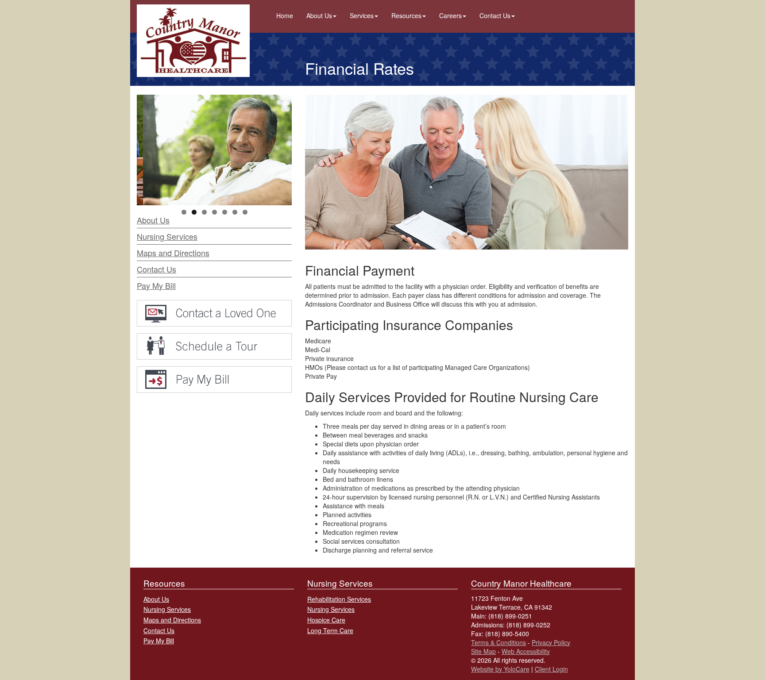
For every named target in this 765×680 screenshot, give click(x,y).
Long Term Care (330, 630)
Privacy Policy (551, 642)
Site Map (483, 651)
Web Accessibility (526, 651)
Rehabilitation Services (339, 599)
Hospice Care (326, 619)
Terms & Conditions (498, 642)
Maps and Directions (173, 252)
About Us (319, 15)
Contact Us (494, 15)
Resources (406, 15)
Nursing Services (167, 236)
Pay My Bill (156, 285)
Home (284, 15)
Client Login (551, 669)
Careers (450, 15)
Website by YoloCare (500, 669)
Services (362, 15)
